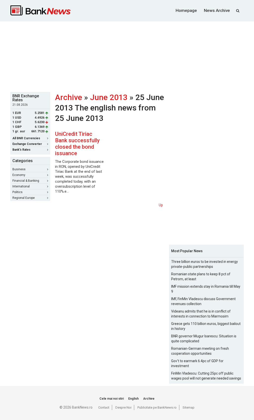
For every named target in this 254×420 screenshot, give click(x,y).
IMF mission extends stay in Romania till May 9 (205, 288)
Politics (17, 192)
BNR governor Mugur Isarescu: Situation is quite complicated (203, 338)
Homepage (186, 10)
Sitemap (188, 407)
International (21, 186)
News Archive (217, 10)
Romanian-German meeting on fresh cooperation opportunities (200, 351)
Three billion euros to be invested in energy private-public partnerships (204, 264)
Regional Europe (23, 198)
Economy (18, 175)
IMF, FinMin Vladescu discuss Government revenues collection (203, 301)
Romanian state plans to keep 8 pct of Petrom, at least (200, 276)
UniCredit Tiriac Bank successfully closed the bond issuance (77, 143)
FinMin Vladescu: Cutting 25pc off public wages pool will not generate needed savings (206, 375)
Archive (68, 97)
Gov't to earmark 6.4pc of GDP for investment (197, 363)
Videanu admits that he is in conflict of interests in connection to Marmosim (201, 313)
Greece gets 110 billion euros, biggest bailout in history (206, 326)
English (133, 398)
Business (19, 169)
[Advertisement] (130, 56)
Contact (103, 407)
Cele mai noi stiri (111, 398)
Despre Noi (123, 407)
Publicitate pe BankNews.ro (157, 407)
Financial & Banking (25, 180)
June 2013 (108, 97)
